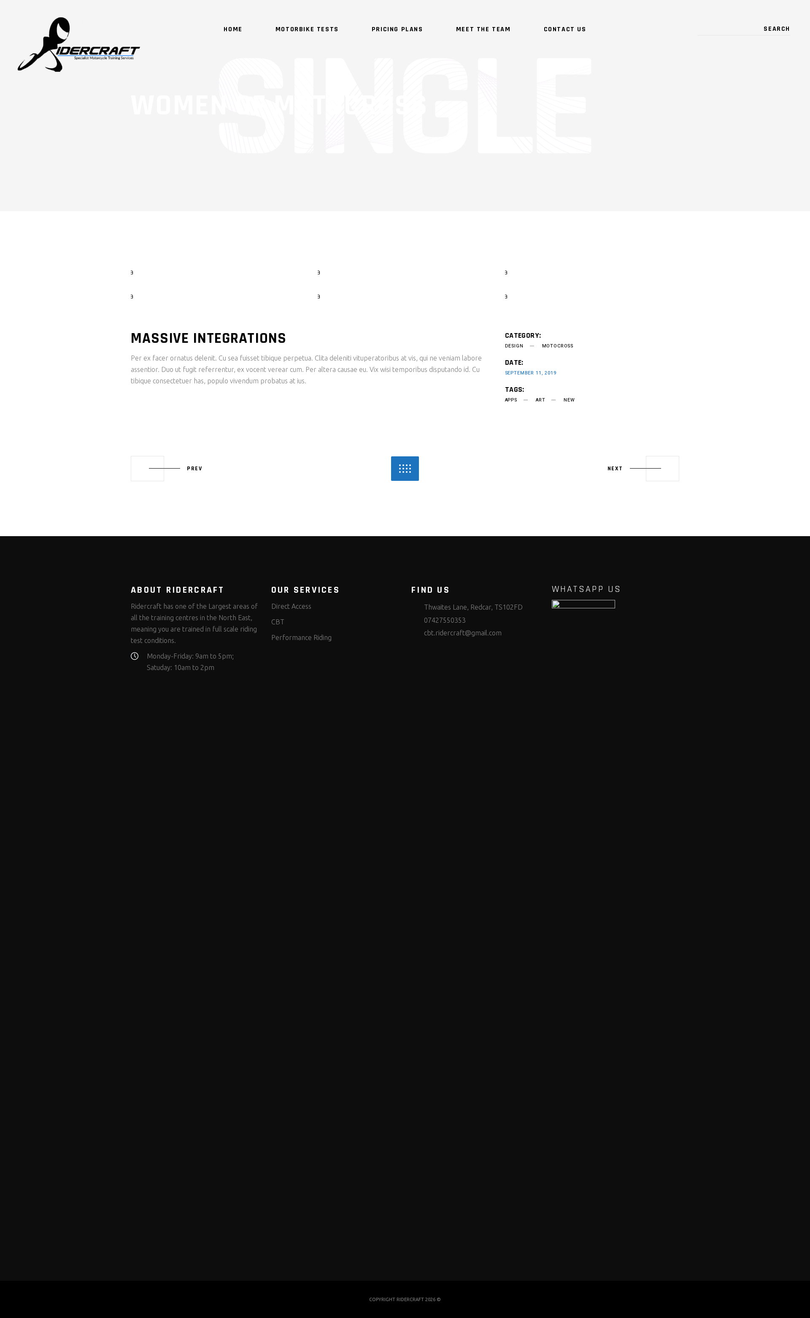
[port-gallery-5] (405, 295)
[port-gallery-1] (218, 271)
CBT (277, 622)
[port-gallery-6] (592, 295)
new (569, 400)
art (540, 400)
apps (511, 400)
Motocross (557, 346)
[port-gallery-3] (592, 271)
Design (514, 346)
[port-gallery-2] (405, 271)
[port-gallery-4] (218, 295)
